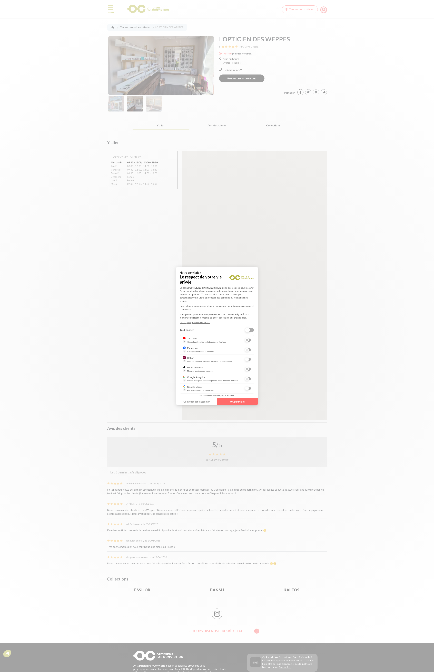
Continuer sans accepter (196, 401)
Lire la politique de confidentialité (195, 322)
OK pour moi (237, 401)
